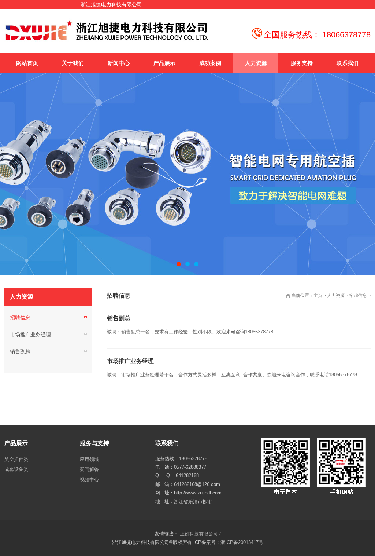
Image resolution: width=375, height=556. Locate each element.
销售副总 (118, 318)
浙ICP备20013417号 (241, 542)
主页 (317, 295)
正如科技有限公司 (199, 534)
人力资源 (336, 295)
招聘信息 (358, 295)
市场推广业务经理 (130, 361)
